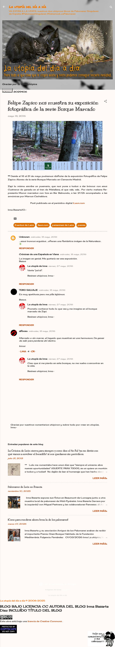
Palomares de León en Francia (25, 486)
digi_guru (66, 590)
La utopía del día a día (27, 6)
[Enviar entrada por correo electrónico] (15, 219)
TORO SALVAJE (28, 290)
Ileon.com (43, 225)
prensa (81, 225)
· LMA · (23, 351)
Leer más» (100, 478)
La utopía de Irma (37, 266)
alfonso (23, 331)
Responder (26, 248)
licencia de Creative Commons (45, 621)
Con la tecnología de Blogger (59, 584)
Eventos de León (24, 225)
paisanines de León (63, 225)
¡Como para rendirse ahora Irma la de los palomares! (38, 519)
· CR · (33, 351)
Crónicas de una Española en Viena (39, 254)
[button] (105, 102)
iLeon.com (79, 203)
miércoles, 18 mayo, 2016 (44, 237)
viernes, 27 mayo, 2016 (60, 266)
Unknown (24, 237)
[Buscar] (111, 7)
